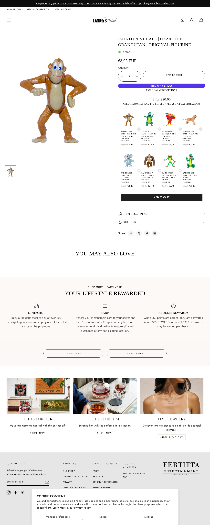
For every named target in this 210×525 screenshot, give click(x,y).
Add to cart (161, 197)
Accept (103, 517)
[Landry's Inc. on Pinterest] (23, 492)
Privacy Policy (82, 508)
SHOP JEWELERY (171, 437)
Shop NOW (105, 432)
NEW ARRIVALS (15, 9)
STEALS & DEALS (62, 9)
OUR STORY (69, 471)
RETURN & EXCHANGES (105, 482)
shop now (38, 432)
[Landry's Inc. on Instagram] (8, 492)
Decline (148, 517)
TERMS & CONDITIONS (74, 487)
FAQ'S (96, 471)
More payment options (161, 90)
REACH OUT (99, 476)
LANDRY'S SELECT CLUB (75, 476)
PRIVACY (67, 482)
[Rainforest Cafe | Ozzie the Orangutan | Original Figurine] (131, 233)
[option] (105, 3)
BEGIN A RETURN (102, 487)
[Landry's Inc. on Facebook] (16, 492)
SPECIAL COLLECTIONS (39, 9)
